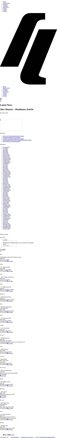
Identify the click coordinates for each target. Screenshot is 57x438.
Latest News (6, 7)
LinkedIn (6, 434)
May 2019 (5, 220)
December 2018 (6, 224)
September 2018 (7, 227)
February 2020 (6, 214)
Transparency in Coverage (27, 437)
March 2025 (6, 170)
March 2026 (6, 154)
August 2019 (6, 219)
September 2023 (7, 190)
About (4, 1)
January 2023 (6, 199)
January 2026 (6, 156)
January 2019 (6, 223)
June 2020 (5, 210)
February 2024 (6, 184)
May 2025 (5, 167)
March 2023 (6, 196)
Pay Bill (5, 11)
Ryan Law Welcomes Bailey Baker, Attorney (13, 136)
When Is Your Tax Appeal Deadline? (11, 141)
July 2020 (5, 208)
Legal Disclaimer (15, 437)
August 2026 (6, 147)
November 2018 (7, 226)
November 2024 (7, 174)
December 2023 (6, 186)
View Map (10, 261)
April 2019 (5, 222)
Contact (5, 8)
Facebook (12, 434)
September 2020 (7, 206)
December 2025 (6, 158)
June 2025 (5, 166)
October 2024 (6, 175)
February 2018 (6, 228)
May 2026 (5, 151)
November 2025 (7, 159)
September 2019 (7, 218)
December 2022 (6, 200)
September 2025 (7, 162)
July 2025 (5, 164)
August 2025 (6, 163)
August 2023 (6, 191)
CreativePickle (42, 437)
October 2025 (6, 160)
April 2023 (5, 195)
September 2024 (7, 176)
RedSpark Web (51, 437)
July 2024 (5, 178)
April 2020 (5, 212)
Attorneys (5, 4)
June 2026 (5, 150)
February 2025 (6, 171)
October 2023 (6, 188)
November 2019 (7, 215)
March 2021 (6, 203)
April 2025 (5, 168)
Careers (5, 9)
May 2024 (5, 180)
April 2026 (5, 152)
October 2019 (6, 216)
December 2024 (6, 172)
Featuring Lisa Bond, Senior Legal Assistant (13, 138)
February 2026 (6, 155)
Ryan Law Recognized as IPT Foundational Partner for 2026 (17, 140)
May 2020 (5, 211)
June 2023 (5, 192)
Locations (5, 5)
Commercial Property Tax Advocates (11, 137)
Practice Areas (6, 3)
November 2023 (7, 187)
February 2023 (6, 198)
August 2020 (6, 207)
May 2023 (5, 194)
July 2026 (5, 148)
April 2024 (5, 182)
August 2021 (6, 202)
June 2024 (5, 179)
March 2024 (6, 183)
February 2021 (6, 204)
